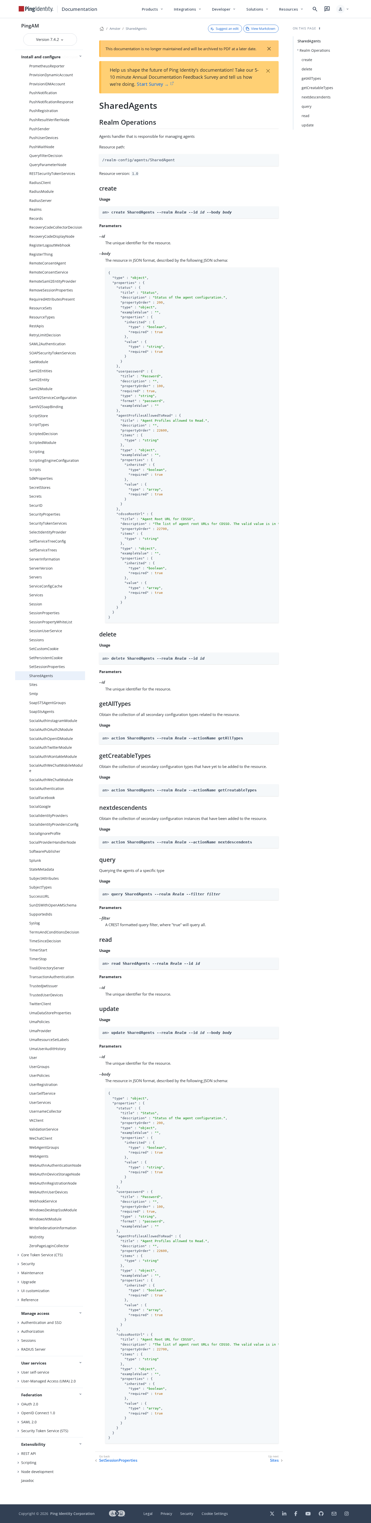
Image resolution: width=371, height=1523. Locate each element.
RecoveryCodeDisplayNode (51, 236)
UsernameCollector (45, 1111)
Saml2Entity (39, 379)
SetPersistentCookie (46, 657)
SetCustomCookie (44, 648)
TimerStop (38, 958)
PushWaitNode (41, 146)
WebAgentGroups (44, 1147)
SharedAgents (41, 675)
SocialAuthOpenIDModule (51, 738)
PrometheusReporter (47, 66)
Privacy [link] (166, 1513)
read (305, 115)
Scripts (35, 469)
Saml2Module (40, 388)
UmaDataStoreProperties (50, 1012)
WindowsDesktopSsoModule (53, 1210)
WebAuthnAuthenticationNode (55, 1165)
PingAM (30, 25)
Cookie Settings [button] (215, 1513)
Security (28, 1263)
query (306, 106)
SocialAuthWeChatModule (51, 779)
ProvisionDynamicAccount (51, 74)
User (33, 1057)
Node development (37, 1471)
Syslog (34, 923)
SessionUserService (45, 630)
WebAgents (38, 1156)
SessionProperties (44, 612)
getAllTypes (311, 78)
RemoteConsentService (48, 272)
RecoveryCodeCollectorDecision (55, 227)
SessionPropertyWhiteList (50, 622)
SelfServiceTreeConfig (47, 541)
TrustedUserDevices (46, 995)
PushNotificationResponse (51, 101)
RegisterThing (41, 254)
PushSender (39, 128)
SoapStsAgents (41, 711)
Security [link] (186, 1513)
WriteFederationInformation (52, 1227)
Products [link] (153, 9)
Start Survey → (153, 84)
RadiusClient (40, 182)
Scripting (36, 451)
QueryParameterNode (47, 164)
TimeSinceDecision (45, 941)
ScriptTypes (39, 424)
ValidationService (43, 1129)
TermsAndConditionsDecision (54, 932)
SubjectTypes (40, 887)
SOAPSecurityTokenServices (52, 353)
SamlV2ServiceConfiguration (53, 397)
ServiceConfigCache (45, 586)
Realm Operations (315, 50)
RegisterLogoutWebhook (49, 245)
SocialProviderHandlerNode (52, 842)
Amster (115, 28)
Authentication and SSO (41, 1322)
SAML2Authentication (47, 343)
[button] (343, 9)
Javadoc (27, 1480)
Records (36, 218)
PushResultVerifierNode (49, 119)
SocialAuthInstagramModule (53, 720)
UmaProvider (40, 1030)
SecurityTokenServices (48, 523)
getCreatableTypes (317, 87)
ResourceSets (40, 308)
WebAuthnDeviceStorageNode (54, 1174)
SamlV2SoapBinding (46, 406)
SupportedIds (40, 914)
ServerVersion (41, 568)
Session (35, 604)
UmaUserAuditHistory (47, 1048)
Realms (35, 209)
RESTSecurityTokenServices (52, 173)
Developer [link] (224, 9)
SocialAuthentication (46, 788)
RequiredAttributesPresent (52, 299)
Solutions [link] (257, 9)
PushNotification (43, 92)
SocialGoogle (40, 806)
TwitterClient (40, 1003)
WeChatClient (40, 1138)
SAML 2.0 (29, 1422)
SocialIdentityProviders (48, 815)
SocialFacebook (42, 797)
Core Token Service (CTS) (42, 1254)
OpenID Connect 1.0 (38, 1412)
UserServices (40, 1102)
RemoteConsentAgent (47, 263)
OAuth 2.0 (29, 1404)
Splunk (35, 860)
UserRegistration (43, 1084)
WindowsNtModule (45, 1219)
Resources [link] (291, 9)
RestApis (36, 326)
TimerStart (38, 950)
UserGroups (39, 1066)
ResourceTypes (42, 317)
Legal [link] (147, 1513)
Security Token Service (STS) (44, 1430)
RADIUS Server (33, 1349)
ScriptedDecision (43, 433)
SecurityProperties (44, 514)
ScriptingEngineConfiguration (54, 460)
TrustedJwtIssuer (43, 985)
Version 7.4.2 (48, 39)
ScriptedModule (42, 442)
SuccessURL (39, 896)
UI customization (35, 1290)
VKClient (36, 1120)
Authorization (32, 1331)
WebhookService (43, 1201)
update (308, 125)
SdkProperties (41, 478)
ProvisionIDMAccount (47, 84)
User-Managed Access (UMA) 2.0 (48, 1381)
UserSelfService (42, 1093)
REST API (28, 1453)
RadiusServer (40, 200)
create (307, 59)
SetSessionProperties (47, 666)
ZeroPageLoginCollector (49, 1245)
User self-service (35, 1372)
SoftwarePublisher (44, 851)
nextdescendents (316, 97)
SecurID (35, 505)
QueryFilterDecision (46, 155)
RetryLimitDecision (45, 335)
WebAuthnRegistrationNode (53, 1183)
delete (307, 69)
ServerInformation (44, 559)
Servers (35, 577)
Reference (29, 1299)
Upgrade (28, 1281)
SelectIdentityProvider (47, 532)
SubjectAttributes (44, 878)
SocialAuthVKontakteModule (53, 756)
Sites (33, 684)
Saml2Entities (40, 370)
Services (36, 595)
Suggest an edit (227, 28)
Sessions (36, 639)
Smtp (33, 693)
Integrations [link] (188, 9)
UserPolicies (39, 1075)
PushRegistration (43, 110)
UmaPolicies (39, 1021)
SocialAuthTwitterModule (50, 747)
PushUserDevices (43, 137)
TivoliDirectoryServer (46, 968)
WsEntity (36, 1237)
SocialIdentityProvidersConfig (53, 824)
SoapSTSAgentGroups (47, 702)
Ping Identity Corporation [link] (72, 1513)
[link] (36, 9)
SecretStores (39, 487)
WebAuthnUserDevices (48, 1192)
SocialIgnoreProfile (45, 833)
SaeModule (38, 361)
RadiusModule (41, 191)
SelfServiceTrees (43, 550)
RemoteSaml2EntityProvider (52, 281)
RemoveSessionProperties (51, 290)
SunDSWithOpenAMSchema (52, 905)
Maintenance (32, 1272)
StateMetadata (41, 869)
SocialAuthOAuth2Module (51, 729)
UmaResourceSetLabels (49, 1039)
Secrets (35, 496)
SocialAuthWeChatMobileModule (56, 768)
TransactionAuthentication (51, 976)
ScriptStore (38, 415)
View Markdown (263, 28)
